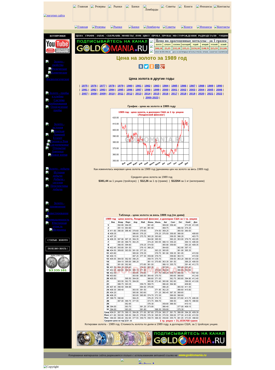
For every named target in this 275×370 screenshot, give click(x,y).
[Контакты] (151, 46)
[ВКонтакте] (141, 66)
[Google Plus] (162, 66)
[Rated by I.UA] (128, 362)
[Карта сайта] (151, 51)
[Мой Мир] (157, 66)
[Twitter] (146, 66)
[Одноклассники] (151, 66)
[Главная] (151, 41)
